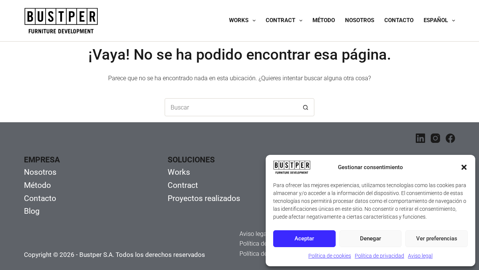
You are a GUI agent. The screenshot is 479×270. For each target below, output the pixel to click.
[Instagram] (435, 138)
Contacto (399, 20)
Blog (32, 211)
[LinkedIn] (420, 138)
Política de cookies (329, 256)
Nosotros (359, 20)
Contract (280, 20)
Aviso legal (420, 256)
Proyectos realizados (204, 198)
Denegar (370, 238)
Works (238, 20)
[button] (464, 167)
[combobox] (231, 107)
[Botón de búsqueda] (305, 107)
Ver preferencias (436, 238)
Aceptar (304, 238)
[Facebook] (450, 138)
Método (323, 20)
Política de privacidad (379, 256)
